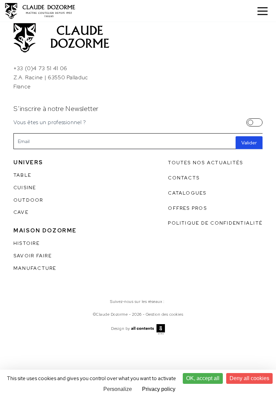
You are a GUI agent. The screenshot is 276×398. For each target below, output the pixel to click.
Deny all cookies (249, 378)
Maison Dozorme (45, 230)
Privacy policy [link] (158, 389)
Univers (28, 162)
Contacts (184, 178)
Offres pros (187, 208)
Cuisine (24, 187)
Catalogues (187, 193)
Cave (21, 212)
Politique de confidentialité (215, 223)
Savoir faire (32, 256)
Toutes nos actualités (205, 163)
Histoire (26, 243)
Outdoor (28, 200)
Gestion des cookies (164, 314)
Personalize (117, 389)
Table (22, 175)
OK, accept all (202, 378)
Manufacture (35, 268)
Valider (249, 143)
